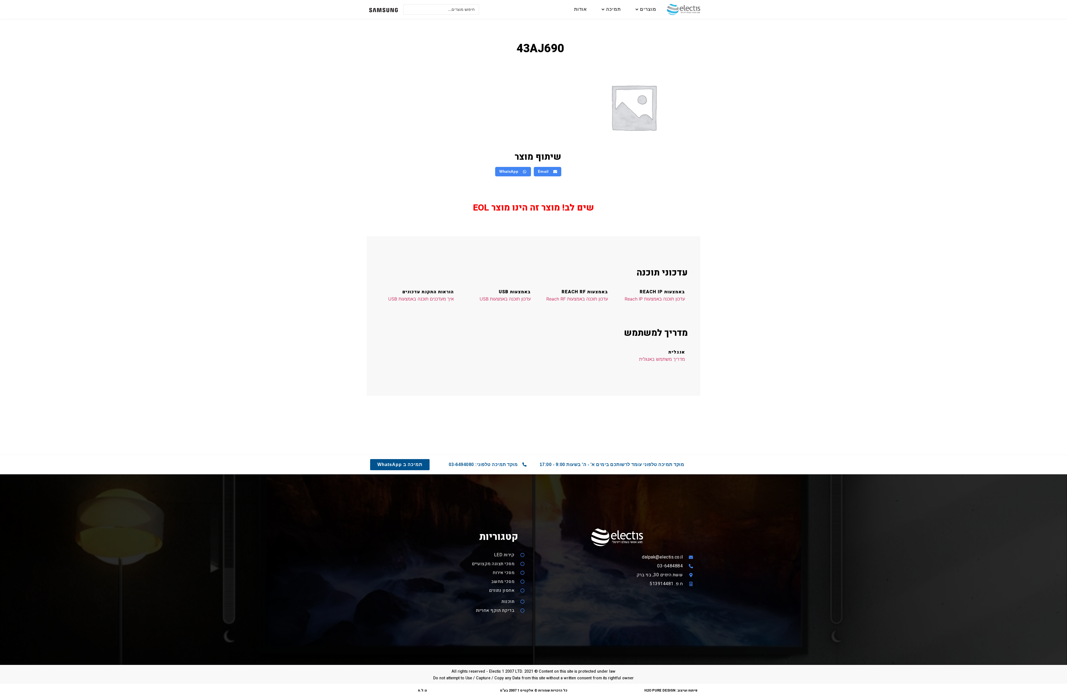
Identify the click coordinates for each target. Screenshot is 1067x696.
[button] (548, 171)
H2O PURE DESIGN (659, 690)
